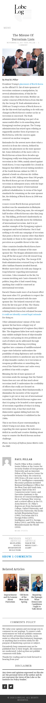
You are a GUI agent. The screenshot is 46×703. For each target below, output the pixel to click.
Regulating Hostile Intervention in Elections (14, 546)
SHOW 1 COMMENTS (17, 556)
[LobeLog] (23, 13)
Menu (7, 28)
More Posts (21, 531)
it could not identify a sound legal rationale (21, 314)
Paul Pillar (29, 43)
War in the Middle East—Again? (31, 545)
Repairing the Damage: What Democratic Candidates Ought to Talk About (36, 602)
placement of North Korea (31, 84)
